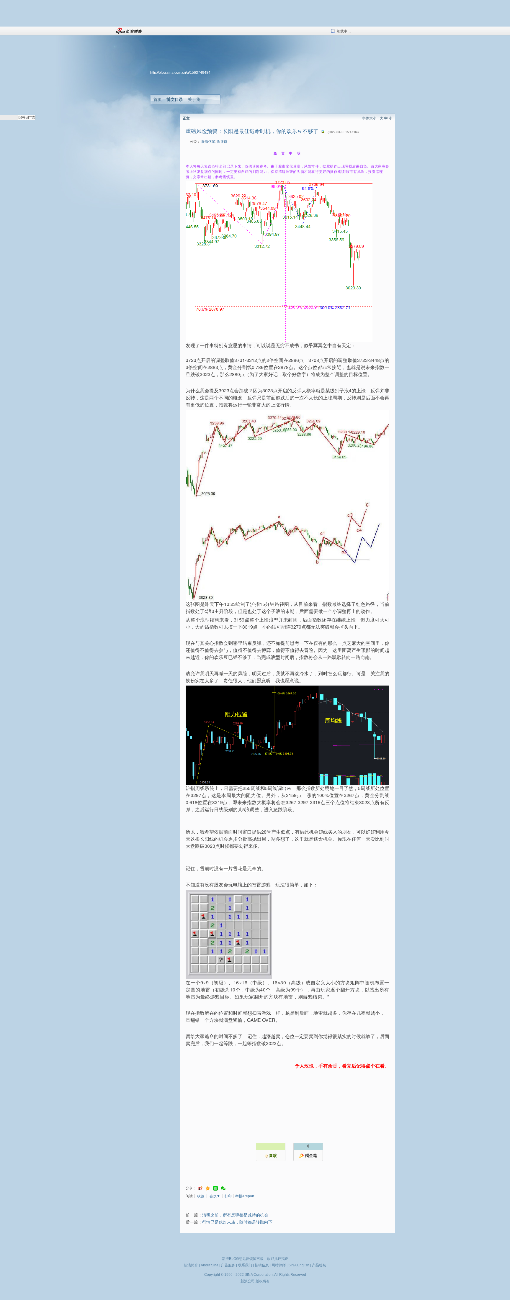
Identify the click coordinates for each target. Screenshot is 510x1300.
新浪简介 (191, 1265)
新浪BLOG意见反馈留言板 (243, 1259)
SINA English (298, 1265)
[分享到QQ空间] (207, 1188)
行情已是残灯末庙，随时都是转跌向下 (237, 1222)
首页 (157, 99)
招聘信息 (262, 1265)
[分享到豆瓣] (215, 1188)
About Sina (209, 1265)
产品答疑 (319, 1265)
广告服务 (228, 1265)
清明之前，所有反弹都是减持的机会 (235, 1215)
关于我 (194, 99)
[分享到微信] (223, 1188)
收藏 (200, 1196)
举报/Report (244, 1196)
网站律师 (279, 1265)
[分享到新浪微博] (200, 1188)
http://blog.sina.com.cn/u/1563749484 (180, 73)
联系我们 (245, 1265)
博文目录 (174, 99)
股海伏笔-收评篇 (214, 142)
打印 (228, 1196)
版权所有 (263, 1281)
